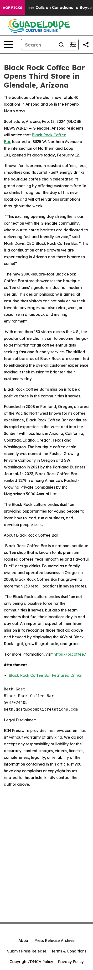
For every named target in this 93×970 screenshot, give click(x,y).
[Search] (61, 44)
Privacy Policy (71, 961)
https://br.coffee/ (69, 654)
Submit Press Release (26, 951)
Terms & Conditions (68, 951)
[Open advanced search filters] (72, 44)
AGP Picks (12, 8)
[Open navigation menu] (8, 44)
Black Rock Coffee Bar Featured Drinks (45, 675)
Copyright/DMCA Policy (31, 961)
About (24, 940)
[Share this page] (86, 44)
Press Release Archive (54, 940)
